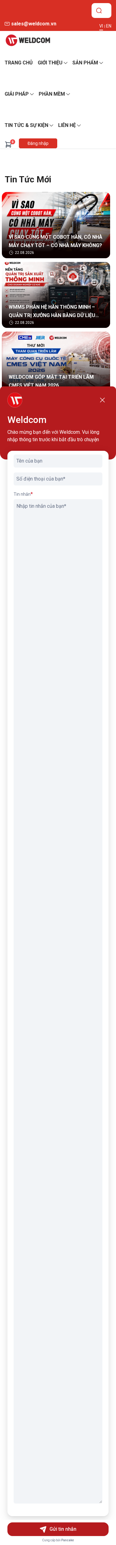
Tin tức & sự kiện (26, 125)
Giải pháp (17, 94)
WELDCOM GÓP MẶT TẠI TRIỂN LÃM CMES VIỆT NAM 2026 (51, 381)
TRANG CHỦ (19, 63)
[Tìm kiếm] (99, 10)
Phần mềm (52, 94)
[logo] (28, 40)
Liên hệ (67, 125)
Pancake (67, 1540)
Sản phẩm (85, 63)
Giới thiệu (50, 63)
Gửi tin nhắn (62, 1529)
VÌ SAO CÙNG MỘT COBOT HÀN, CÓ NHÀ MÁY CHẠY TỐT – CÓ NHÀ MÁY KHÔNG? (55, 241)
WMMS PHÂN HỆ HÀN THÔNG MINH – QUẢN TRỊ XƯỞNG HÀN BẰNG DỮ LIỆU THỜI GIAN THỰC (52, 312)
